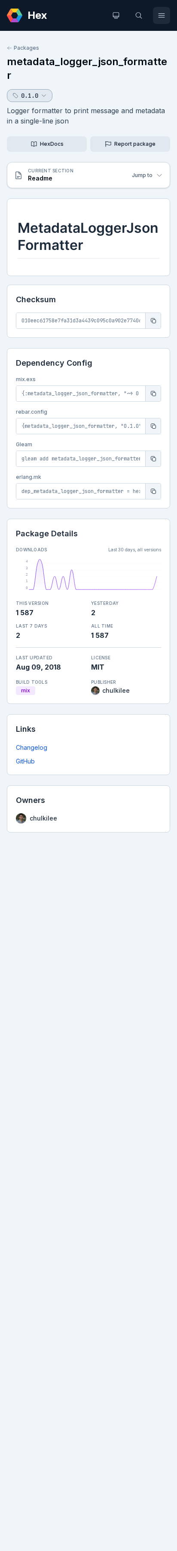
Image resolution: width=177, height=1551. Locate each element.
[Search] (139, 15)
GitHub (25, 761)
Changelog (31, 747)
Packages (26, 48)
